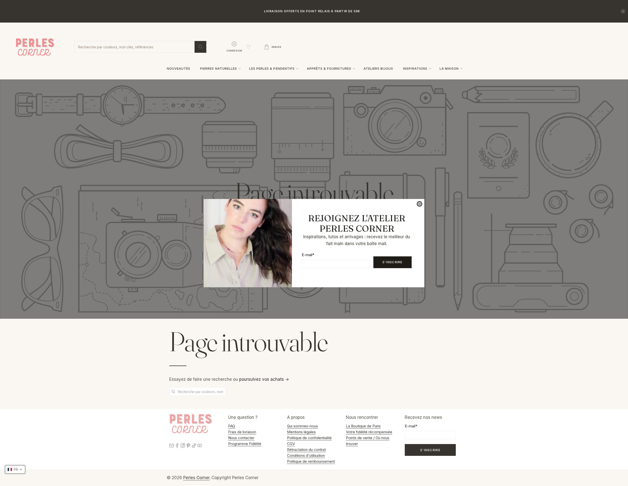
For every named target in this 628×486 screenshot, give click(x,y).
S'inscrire (392, 262)
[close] (419, 203)
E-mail (308, 254)
